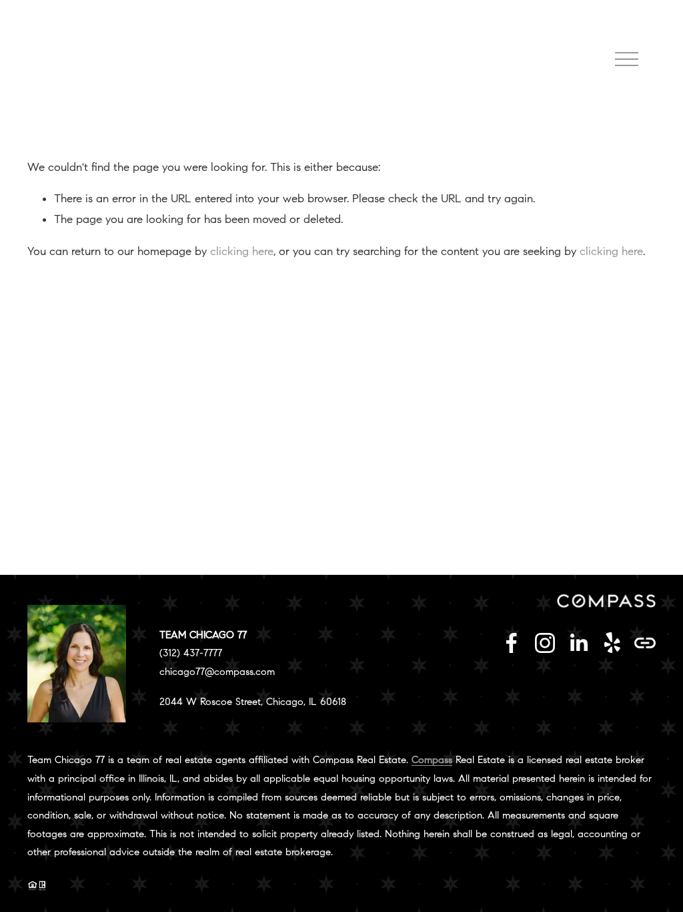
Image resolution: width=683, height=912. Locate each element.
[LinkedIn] (578, 643)
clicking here (241, 251)
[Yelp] (611, 643)
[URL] (645, 643)
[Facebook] (511, 643)
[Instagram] (545, 643)
